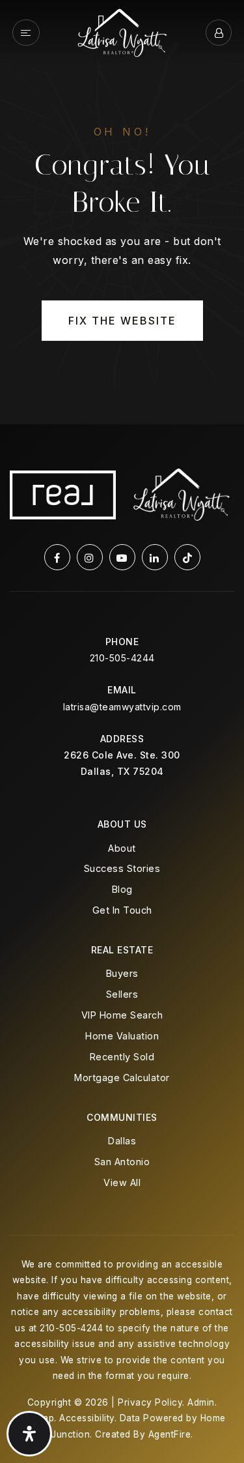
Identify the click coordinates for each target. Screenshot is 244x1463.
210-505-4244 (122, 657)
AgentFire (169, 1434)
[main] (122, 212)
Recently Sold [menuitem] (122, 1056)
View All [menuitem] (122, 1182)
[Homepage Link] (122, 31)
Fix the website (122, 320)
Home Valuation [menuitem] (122, 1035)
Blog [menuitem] (122, 889)
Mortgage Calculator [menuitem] (122, 1077)
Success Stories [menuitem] (122, 868)
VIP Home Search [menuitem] (122, 1015)
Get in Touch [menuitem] (122, 910)
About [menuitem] (122, 848)
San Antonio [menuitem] (122, 1161)
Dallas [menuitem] (122, 1140)
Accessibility (87, 1418)
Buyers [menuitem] (122, 973)
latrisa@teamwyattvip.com (122, 706)
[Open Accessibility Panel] (29, 1433)
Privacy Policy (150, 1402)
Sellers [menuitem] (122, 994)
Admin (201, 1402)
